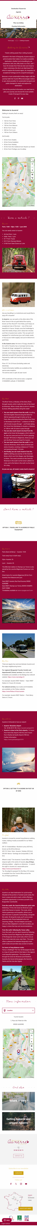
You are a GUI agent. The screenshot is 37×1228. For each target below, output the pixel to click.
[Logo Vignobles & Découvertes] (19, 1218)
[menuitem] (18, 8)
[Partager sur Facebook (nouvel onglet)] (15, 99)
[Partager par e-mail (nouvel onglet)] (22, 99)
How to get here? (25, 1208)
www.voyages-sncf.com (25, 590)
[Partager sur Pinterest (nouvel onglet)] (18, 99)
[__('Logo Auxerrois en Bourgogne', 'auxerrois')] (18, 1141)
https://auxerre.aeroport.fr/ (25, 728)
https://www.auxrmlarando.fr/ (11, 869)
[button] (29, 47)
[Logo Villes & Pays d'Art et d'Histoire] (26, 1218)
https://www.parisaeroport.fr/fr (14, 739)
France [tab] (30, 1195)
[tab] (16, 1010)
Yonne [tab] (30, 1200)
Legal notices (5, 1223)
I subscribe (18, 1173)
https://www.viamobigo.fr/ (16, 677)
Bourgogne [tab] (30, 1197)
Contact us (18, 1156)
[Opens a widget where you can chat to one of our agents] (7, 1220)
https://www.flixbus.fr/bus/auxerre (13, 691)
